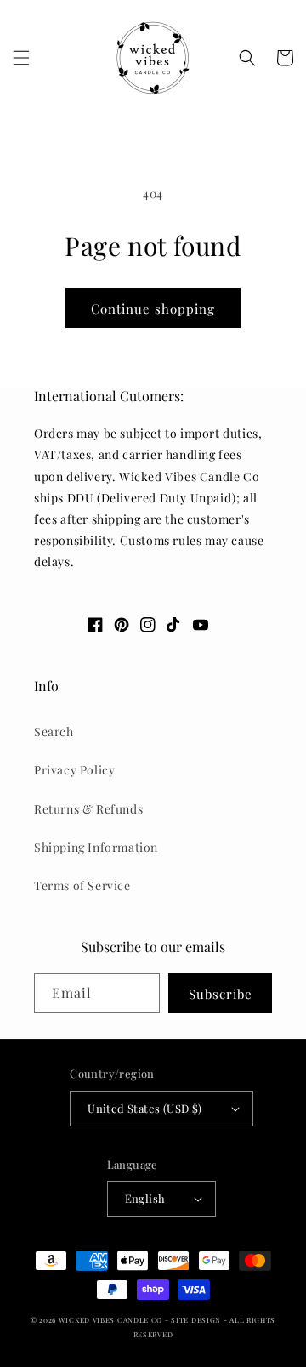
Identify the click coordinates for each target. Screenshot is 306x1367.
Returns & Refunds (88, 809)
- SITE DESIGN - (197, 1319)
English (145, 1198)
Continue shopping (153, 308)
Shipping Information (96, 847)
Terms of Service (82, 885)
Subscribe (220, 993)
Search (54, 731)
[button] (21, 58)
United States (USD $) (144, 1108)
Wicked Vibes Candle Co (110, 1319)
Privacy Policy (74, 770)
